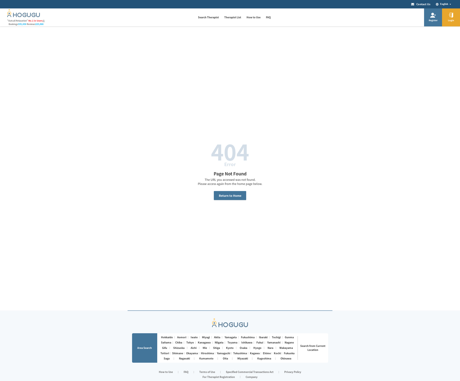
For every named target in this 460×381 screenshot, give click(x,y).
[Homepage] (23, 16)
